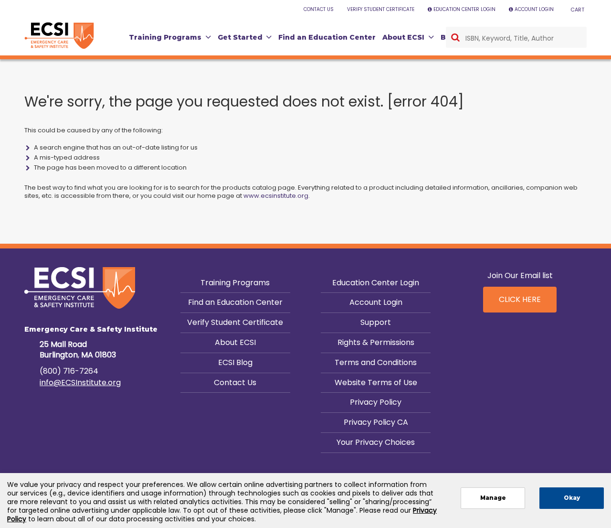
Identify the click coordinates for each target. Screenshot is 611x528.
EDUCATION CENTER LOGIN (464, 9)
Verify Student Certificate (235, 322)
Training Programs (235, 282)
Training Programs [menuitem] (165, 37)
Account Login (375, 302)
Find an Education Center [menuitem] (327, 37)
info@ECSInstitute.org (80, 382)
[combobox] (516, 37)
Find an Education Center (235, 302)
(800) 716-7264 (69, 371)
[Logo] (59, 35)
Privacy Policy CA (376, 422)
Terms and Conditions (376, 362)
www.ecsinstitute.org (275, 195)
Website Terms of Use (376, 382)
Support (375, 322)
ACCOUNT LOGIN (534, 9)
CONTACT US (319, 9)
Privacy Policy (375, 402)
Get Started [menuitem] (240, 37)
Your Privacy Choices (376, 442)
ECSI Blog (235, 362)
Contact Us (235, 382)
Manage (493, 498)
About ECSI (235, 342)
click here (520, 299)
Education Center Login (375, 282)
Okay (572, 498)
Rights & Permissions (375, 342)
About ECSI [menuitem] (403, 37)
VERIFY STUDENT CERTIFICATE (380, 9)
